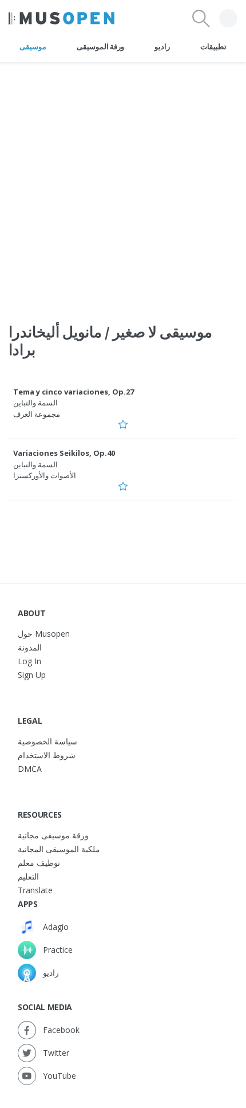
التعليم (28, 876)
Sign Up (32, 674)
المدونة (30, 647)
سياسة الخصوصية (47, 741)
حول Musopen (44, 633)
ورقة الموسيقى (101, 46)
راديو (162, 46)
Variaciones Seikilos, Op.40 (64, 453)
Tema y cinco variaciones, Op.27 (73, 392)
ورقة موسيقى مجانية (53, 835)
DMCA (30, 768)
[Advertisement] (123, 185)
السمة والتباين (35, 402)
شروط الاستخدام (47, 755)
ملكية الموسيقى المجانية (59, 848)
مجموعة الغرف (36, 414)
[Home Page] (61, 18)
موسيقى (32, 46)
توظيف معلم (39, 862)
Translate (35, 890)
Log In (29, 661)
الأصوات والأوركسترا (44, 475)
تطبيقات (213, 46)
